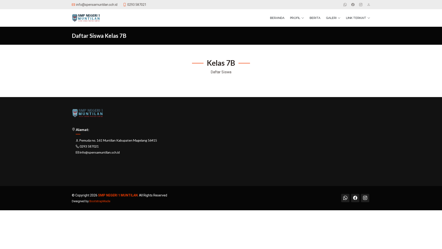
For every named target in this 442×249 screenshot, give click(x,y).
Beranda (277, 18)
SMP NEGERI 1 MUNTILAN (118, 195)
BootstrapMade (99, 201)
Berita (315, 18)
